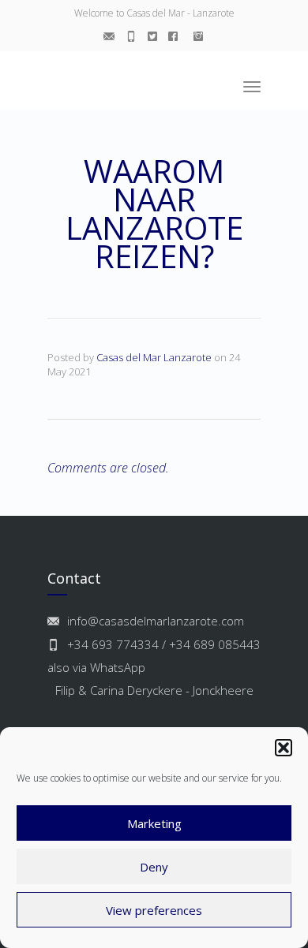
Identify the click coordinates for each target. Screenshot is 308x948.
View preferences (154, 910)
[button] (283, 748)
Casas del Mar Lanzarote (154, 357)
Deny (154, 867)
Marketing (154, 823)
